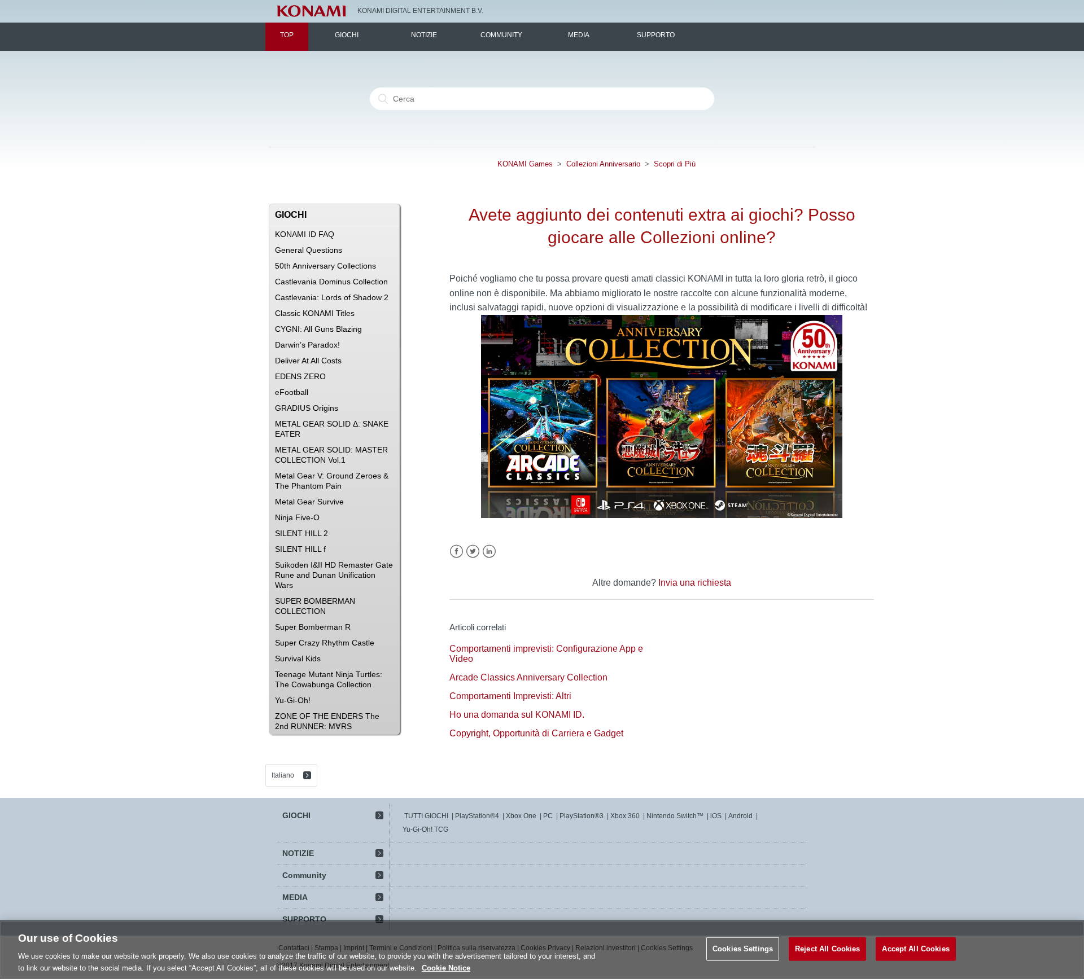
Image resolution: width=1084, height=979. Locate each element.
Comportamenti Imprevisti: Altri (510, 696)
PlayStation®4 (477, 816)
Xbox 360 (625, 816)
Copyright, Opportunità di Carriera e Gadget (536, 733)
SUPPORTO (656, 35)
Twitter (473, 552)
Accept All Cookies (915, 949)
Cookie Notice (446, 967)
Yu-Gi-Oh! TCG (425, 829)
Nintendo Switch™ (674, 816)
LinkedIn (489, 552)
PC (548, 816)
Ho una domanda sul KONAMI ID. (516, 714)
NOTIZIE (424, 35)
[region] (542, 949)
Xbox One (521, 816)
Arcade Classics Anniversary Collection (528, 677)
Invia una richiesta (694, 582)
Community (501, 35)
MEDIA (578, 35)
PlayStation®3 (582, 816)
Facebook (456, 552)
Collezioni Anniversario (603, 164)
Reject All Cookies (827, 949)
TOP (287, 35)
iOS (716, 816)
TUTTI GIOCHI (426, 816)
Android (740, 816)
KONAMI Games (525, 164)
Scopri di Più (675, 164)
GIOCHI (347, 35)
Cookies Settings (743, 949)
